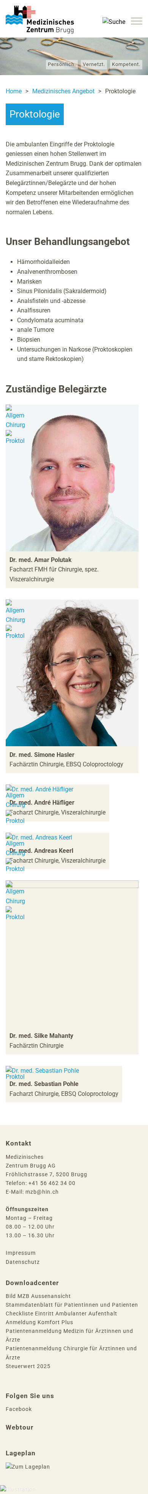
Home (14, 91)
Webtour (19, 1427)
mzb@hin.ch (42, 1192)
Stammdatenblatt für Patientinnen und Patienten (72, 1305)
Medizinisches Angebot (63, 91)
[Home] (40, 10)
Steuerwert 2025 (28, 1366)
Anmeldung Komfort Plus (39, 1322)
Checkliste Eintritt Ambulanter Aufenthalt (61, 1313)
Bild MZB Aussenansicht (38, 1296)
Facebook (19, 1409)
